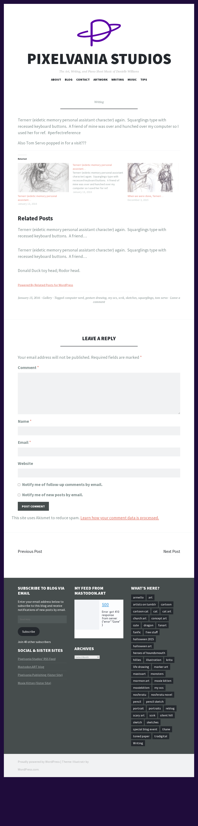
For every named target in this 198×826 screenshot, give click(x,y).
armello (138, 597)
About (56, 79)
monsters (157, 674)
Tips (143, 79)
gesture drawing (96, 298)
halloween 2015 (143, 639)
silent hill (166, 715)
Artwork (100, 79)
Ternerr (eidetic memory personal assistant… (37, 198)
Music (132, 79)
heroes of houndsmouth (149, 653)
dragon (148, 625)
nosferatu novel (161, 694)
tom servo (161, 298)
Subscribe (28, 631)
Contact (83, 79)
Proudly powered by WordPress (39, 762)
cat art (166, 611)
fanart (162, 625)
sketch (137, 722)
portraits (155, 708)
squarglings (146, 298)
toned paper (141, 736)
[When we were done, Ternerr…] (153, 177)
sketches (131, 298)
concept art (159, 618)
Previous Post (30, 551)
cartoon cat (140, 611)
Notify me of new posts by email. (52, 494)
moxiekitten (141, 688)
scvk (121, 298)
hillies (137, 660)
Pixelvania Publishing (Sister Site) (40, 675)
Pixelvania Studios (99, 58)
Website (25, 463)
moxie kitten (162, 681)
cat (155, 611)
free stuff (152, 632)
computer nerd (74, 298)
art (150, 597)
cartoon (166, 604)
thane (166, 729)
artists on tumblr (144, 604)
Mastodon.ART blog (31, 667)
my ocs (112, 298)
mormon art (141, 681)
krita (169, 660)
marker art (161, 667)
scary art (139, 715)
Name (25, 421)
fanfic (137, 632)
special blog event (145, 729)
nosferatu (139, 694)
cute (136, 625)
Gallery (47, 298)
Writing (117, 79)
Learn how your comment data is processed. (119, 517)
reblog (170, 708)
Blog (69, 79)
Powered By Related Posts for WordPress (45, 285)
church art (140, 618)
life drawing (141, 667)
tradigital (160, 736)
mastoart (139, 674)
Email (24, 442)
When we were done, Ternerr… (145, 196)
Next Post (171, 551)
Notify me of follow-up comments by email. (62, 484)
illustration (153, 660)
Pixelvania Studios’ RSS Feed (36, 659)
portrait (138, 708)
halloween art (142, 646)
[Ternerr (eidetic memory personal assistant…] (43, 177)
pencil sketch (155, 701)
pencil (137, 701)
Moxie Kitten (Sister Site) (34, 683)
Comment (28, 367)
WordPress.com (28, 769)
